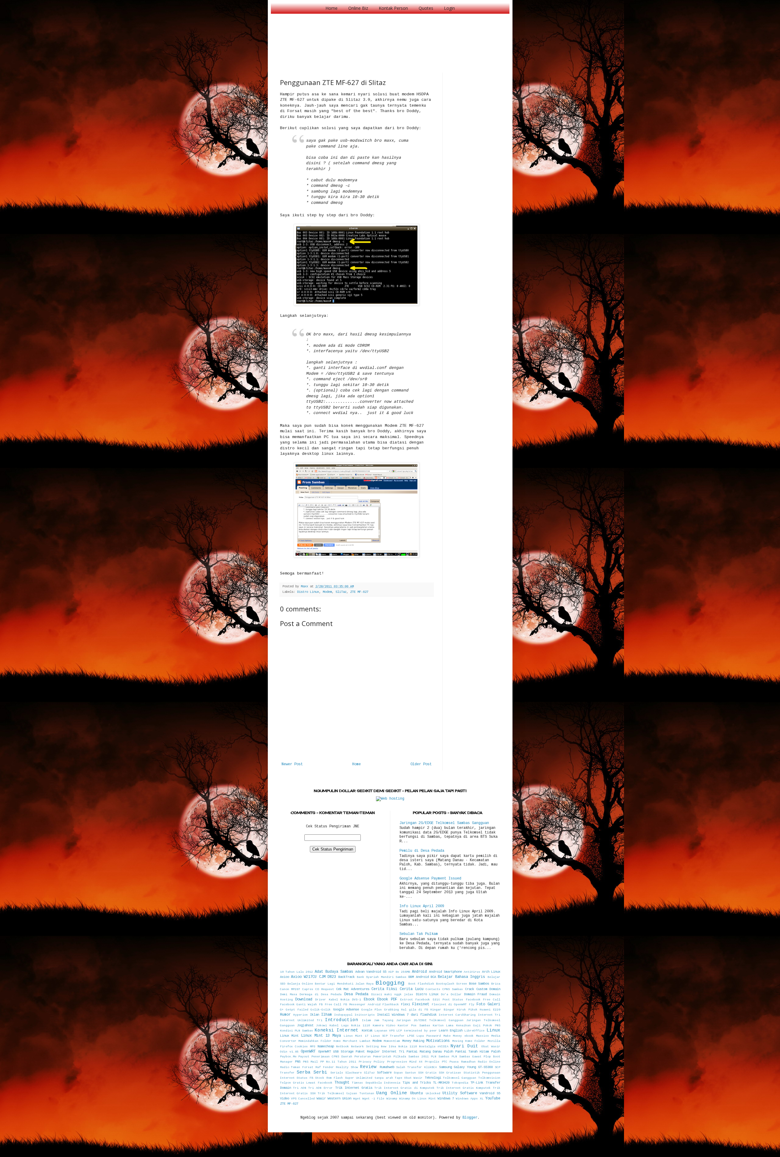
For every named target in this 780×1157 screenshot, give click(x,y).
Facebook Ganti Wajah (298, 1004)
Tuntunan (367, 1093)
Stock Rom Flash (329, 1078)
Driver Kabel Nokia (332, 999)
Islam (366, 1020)
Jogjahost (305, 1025)
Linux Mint (289, 1036)
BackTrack (346, 977)
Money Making (413, 1041)
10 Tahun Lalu (292, 972)
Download (303, 999)
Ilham (326, 1015)
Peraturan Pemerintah (372, 1056)
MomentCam (392, 1041)
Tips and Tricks (416, 1082)
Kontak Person (393, 8)
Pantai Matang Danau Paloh (429, 1051)
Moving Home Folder (468, 1041)
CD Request (324, 989)
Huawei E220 (490, 1009)
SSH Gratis (427, 1072)
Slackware (353, 1072)
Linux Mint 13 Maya (321, 1036)
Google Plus (371, 1009)
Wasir (321, 1098)
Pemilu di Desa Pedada (421, 851)
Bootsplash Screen (451, 983)
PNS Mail (310, 1061)
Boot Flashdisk (421, 983)
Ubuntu (416, 1093)
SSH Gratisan (450, 1072)
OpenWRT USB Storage (335, 1051)
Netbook (342, 1046)
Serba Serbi (312, 1072)
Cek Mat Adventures (353, 989)
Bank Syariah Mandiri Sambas (381, 977)
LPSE (410, 1036)
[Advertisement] (391, 36)
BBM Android (418, 977)
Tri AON (299, 1088)
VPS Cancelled (303, 1098)
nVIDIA (443, 1046)
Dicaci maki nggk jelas (392, 994)
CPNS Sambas (452, 989)
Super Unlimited (359, 1078)
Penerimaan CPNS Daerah (331, 1056)
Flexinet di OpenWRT (449, 1004)
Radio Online (489, 1061)
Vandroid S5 (490, 1093)
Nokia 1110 (407, 1046)
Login (449, 8)
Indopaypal (343, 1015)
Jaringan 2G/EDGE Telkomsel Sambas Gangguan (444, 823)
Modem (327, 592)
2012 (309, 972)
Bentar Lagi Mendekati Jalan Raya (344, 983)
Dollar (456, 994)
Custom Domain (488, 989)
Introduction (341, 1019)
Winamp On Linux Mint (417, 1098)
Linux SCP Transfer (388, 1036)
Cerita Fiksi (384, 989)
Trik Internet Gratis (353, 1088)
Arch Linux (491, 972)
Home (331, 8)
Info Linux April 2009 (421, 906)
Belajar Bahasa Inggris (461, 977)
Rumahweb (387, 1067)
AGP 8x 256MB (399, 972)
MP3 (312, 1046)
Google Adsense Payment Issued (430, 878)
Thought (342, 1083)
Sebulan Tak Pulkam (418, 934)
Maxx (305, 586)
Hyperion (300, 1015)
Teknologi (433, 1078)
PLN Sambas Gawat (466, 1056)
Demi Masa (288, 994)
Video (284, 1098)
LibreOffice (474, 1030)
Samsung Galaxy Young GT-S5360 (466, 1067)
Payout (303, 1056)
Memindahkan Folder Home (319, 1041)
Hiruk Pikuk (467, 1009)
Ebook (369, 999)
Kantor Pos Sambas (414, 1025)
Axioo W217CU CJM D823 (313, 977)
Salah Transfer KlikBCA (416, 1067)
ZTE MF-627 (359, 592)
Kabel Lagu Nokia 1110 (349, 1025)
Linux (493, 1030)
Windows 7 (446, 1098)
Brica (495, 983)
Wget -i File (373, 1098)
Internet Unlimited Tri (301, 1020)
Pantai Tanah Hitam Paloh (477, 1051)
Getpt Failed (297, 1009)
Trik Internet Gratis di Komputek (404, 1088)
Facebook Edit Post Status (439, 999)
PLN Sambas (440, 1056)
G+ (282, 1009)
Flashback (390, 1004)
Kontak (367, 1030)
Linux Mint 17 (356, 1036)
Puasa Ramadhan (462, 1061)
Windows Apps (467, 1098)
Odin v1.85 (289, 1051)
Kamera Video (384, 1025)
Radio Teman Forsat (297, 1067)
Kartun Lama (443, 1025)
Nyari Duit (464, 1046)
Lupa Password (429, 1036)
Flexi (405, 1004)
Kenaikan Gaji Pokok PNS (478, 1025)
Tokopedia (460, 1082)
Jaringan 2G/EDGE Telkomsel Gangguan (429, 1020)
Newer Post (292, 764)
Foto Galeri (488, 1004)
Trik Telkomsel (331, 1093)
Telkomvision (489, 1078)
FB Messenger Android (362, 1004)
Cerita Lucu (412, 989)
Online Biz (358, 8)
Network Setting (365, 1046)
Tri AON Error (320, 1088)
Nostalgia (427, 1046)
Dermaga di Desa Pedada (321, 994)
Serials (336, 1072)
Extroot (406, 999)
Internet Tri (489, 1015)
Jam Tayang (383, 1020)
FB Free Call (330, 1004)
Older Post (421, 764)
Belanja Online (300, 983)
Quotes (426, 8)
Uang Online (391, 1093)
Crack (469, 989)
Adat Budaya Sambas (334, 972)
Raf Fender (324, 1067)
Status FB (304, 1078)
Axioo (284, 977)
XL (482, 1098)
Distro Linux (308, 592)
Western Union (339, 1098)
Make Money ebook (458, 1036)
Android (419, 972)
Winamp (391, 1098)
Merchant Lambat (356, 1041)
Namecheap (325, 1046)
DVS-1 (356, 999)
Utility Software (459, 1093)
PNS (297, 1061)
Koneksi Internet (337, 1030)
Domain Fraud (475, 994)
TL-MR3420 (441, 1082)
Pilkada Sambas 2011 (411, 1056)
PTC (444, 1061)
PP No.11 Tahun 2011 (338, 1061)
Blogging (390, 983)
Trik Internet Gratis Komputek (464, 1088)
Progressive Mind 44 (405, 1061)
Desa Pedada (356, 994)
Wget (356, 1098)
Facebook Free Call (483, 999)
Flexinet (420, 1004)
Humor (285, 1015)
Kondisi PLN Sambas (296, 1030)
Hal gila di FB (414, 1009)
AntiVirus (472, 972)
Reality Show (347, 1067)
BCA (433, 977)
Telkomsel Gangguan (459, 1078)
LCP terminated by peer (416, 1030)
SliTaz (340, 592)
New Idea (388, 1046)
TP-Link (476, 1082)
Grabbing (391, 1009)
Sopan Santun (405, 1072)
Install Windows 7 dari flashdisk (407, 1015)
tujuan (351, 1093)
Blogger (470, 1118)
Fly (471, 1004)
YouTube (492, 1098)
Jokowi (321, 1025)
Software (384, 1072)
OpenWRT (308, 1051)
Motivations (438, 1041)
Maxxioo (482, 1036)
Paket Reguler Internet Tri (380, 1051)
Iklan (314, 1015)
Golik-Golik (320, 1009)
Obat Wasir (490, 1046)
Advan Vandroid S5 (370, 972)
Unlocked (433, 1093)
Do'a (444, 994)
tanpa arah (383, 1078)
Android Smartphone (445, 972)
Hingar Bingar (442, 1009)
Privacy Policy (372, 1061)
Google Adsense (346, 1009)
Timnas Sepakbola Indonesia (376, 1082)
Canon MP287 (290, 989)
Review (368, 1066)
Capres (307, 989)
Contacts (433, 989)
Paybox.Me (288, 1056)
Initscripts (365, 1015)
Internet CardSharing (457, 1015)
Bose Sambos (479, 983)
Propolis (432, 1061)
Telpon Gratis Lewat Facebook (306, 1082)
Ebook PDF (387, 999)
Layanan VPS (384, 1030)
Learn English (451, 1030)
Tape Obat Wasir (409, 1078)
